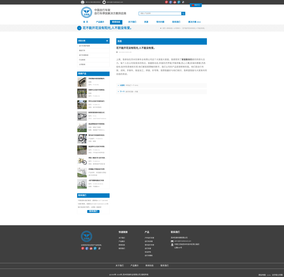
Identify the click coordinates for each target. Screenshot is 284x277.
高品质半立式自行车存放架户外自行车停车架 (97, 146)
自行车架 (148, 248)
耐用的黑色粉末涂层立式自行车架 (97, 112)
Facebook (171, 2)
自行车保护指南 (84, 46)
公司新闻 (177, 28)
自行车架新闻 (83, 55)
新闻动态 (116, 22)
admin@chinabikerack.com (115, 2)
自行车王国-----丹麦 (132, 91)
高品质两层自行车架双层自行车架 (97, 124)
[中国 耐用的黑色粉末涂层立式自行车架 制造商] (82, 116)
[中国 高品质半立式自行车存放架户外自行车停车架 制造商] (82, 150)
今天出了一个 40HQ (132, 85)
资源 (146, 22)
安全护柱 (148, 252)
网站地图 (262, 275)
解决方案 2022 (194, 22)
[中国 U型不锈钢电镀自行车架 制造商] (82, 184)
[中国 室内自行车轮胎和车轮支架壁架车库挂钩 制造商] (82, 138)
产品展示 (100, 22)
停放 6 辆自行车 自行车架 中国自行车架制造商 (97, 158)
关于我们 (132, 22)
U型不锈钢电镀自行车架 (96, 180)
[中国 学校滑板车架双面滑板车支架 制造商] (82, 82)
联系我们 (176, 22)
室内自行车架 (149, 245)
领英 (179, 2)
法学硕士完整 (277, 275)
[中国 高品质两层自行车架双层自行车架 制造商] (82, 127)
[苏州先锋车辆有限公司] (86, 12)
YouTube (175, 2)
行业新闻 (82, 60)
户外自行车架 (149, 238)
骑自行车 (82, 50)
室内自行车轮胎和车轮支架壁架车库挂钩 (97, 135)
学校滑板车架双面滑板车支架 (97, 78)
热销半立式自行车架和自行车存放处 (97, 90)
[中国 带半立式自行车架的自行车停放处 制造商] (82, 104)
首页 (164, 28)
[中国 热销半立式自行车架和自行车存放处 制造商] (82, 93)
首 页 (85, 22)
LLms (269, 275)
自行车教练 (149, 255)
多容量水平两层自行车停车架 (97, 169)
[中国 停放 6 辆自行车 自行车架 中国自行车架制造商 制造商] (82, 161)
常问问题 (160, 22)
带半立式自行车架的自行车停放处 (97, 101)
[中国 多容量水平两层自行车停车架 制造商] (82, 172)
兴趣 (167, 2)
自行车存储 (149, 241)
